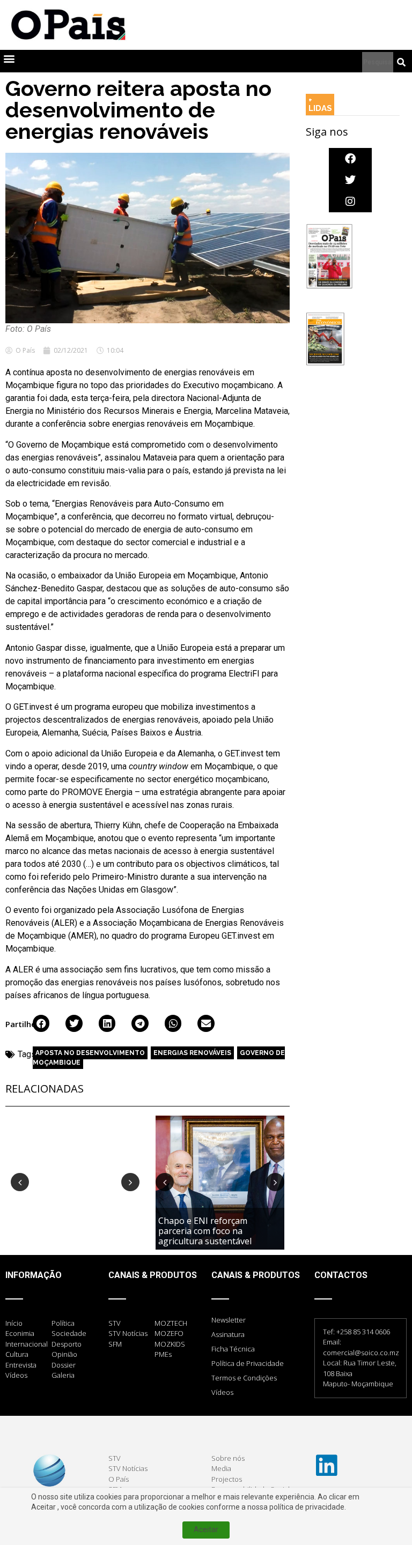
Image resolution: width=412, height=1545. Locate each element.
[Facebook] (350, 158)
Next (130, 1182)
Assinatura (228, 1334)
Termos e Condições (244, 1378)
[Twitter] (350, 180)
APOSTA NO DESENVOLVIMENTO (90, 1053)
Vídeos (222, 1392)
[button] (9, 59)
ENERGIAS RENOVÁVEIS (192, 1053)
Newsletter (228, 1320)
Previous (20, 1182)
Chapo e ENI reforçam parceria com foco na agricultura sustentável (206, 1231)
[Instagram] (350, 201)
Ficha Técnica (233, 1349)
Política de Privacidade (247, 1363)
